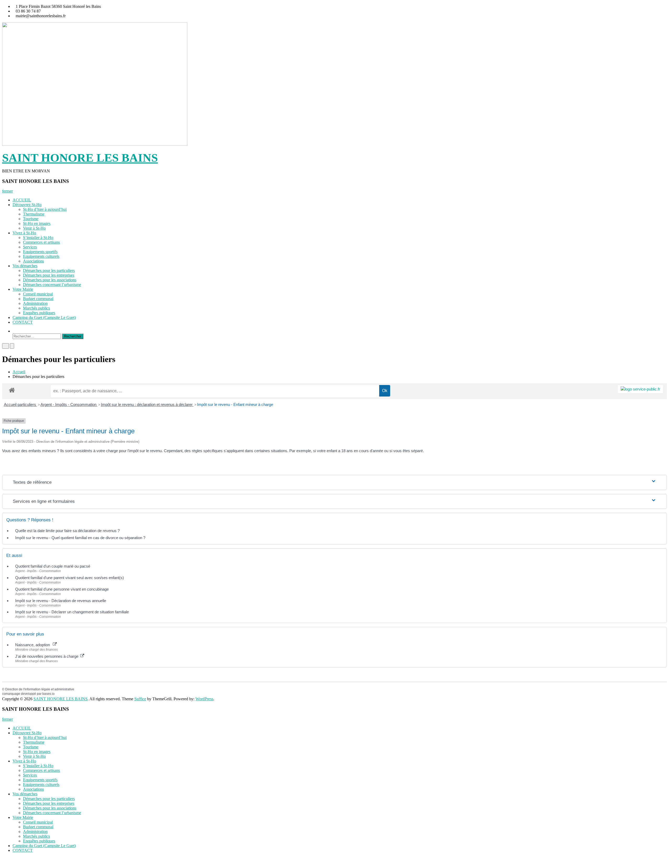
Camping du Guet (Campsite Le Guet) (44, 317)
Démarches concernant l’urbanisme (52, 284)
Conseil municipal (38, 294)
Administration (35, 303)
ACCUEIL (22, 200)
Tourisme (30, 219)
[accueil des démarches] (12, 390)
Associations (33, 261)
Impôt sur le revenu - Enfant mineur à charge (235, 404)
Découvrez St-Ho (27, 204)
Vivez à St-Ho (24, 233)
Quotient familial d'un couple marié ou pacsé (52, 566)
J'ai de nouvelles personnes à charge (47, 656)
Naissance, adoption (33, 645)
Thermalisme (33, 214)
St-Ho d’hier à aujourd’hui (45, 209)
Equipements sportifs (40, 251)
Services (30, 247)
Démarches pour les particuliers (49, 270)
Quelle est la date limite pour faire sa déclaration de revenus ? (67, 530)
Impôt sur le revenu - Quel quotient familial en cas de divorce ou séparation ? (80, 537)
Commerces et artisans (41, 242)
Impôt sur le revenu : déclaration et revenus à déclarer (147, 404)
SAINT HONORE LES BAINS (80, 157)
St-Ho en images (36, 223)
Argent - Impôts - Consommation (69, 404)
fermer (7, 191)
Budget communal (38, 298)
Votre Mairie (23, 289)
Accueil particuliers (20, 404)
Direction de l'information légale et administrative (39, 689)
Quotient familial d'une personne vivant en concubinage (62, 589)
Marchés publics (36, 308)
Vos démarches (25, 266)
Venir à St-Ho (34, 228)
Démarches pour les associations (49, 280)
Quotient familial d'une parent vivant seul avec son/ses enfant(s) (69, 577)
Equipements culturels (41, 256)
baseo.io (48, 694)
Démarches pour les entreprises (48, 275)
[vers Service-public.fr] (640, 389)
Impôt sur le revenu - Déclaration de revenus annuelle (60, 600)
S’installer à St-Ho (38, 237)
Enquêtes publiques (39, 313)
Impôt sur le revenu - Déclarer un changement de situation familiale (72, 612)
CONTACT (23, 322)
